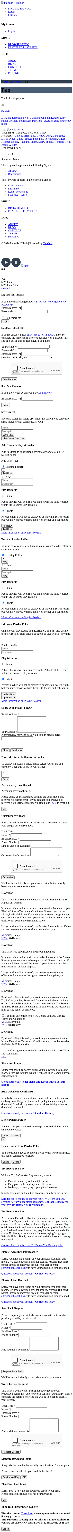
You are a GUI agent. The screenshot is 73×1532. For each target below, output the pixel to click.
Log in (11, 11)
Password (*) (8, 311)
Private (9, 510)
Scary (41, 141)
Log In (11, 31)
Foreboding (51, 138)
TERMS (12, 70)
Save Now (8, 435)
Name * (5, 835)
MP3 (4, 935)
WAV (4, 938)
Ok (4, 809)
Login (5, 321)
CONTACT (14, 66)
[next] (25, 265)
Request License (11, 1452)
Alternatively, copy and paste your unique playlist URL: (31, 734)
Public (9, 495)
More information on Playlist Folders (21, 532)
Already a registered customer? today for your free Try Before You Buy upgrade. (34, 1203)
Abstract (12, 170)
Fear (35, 138)
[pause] (16, 265)
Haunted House (9, 141)
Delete (16, 1135)
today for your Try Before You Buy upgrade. (32, 1245)
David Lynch (8, 138)
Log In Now (45, 392)
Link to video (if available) (15, 845)
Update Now (9, 694)
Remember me (13, 317)
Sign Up (12, 14)
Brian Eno (29, 135)
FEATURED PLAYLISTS (23, 47)
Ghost (61, 138)
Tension (59, 141)
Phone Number (9, 842)
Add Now (7, 473)
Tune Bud (27, 1513)
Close (5, 750)
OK (24, 1477)
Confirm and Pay (11, 1477)
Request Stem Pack (13, 1371)
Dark (48, 135)
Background (14, 174)
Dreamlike (13, 188)
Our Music (16, 81)
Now (5, 561)
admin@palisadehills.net (14, 1267)
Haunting (25, 141)
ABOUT (13, 60)
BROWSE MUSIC (18, 44)
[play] (6, 265)
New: (9, 476)
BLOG (12, 63)
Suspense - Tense (17, 194)
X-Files (13, 144)
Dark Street (58, 135)
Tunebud (47, 243)
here (54, 802)
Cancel (6, 1135)
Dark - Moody (16, 185)
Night (34, 141)
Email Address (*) (11, 307)
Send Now (17, 750)
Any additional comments (15, 1349)
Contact (5, 288)
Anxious (18, 135)
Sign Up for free (42, 301)
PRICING (13, 73)
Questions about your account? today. (28, 1113)
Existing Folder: (14, 466)
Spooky (50, 141)
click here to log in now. (40, 334)
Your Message (9, 731)
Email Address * (10, 714)
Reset (5, 405)
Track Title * (8, 831)
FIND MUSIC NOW (19, 8)
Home (4, 81)
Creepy (40, 135)
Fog (41, 138)
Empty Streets (24, 138)
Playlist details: (9, 645)
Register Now (9, 379)
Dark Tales (5, 111)
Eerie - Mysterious (18, 191)
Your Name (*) (9, 346)
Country (5, 357)
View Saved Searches (13, 438)
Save (5, 779)
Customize (8, 877)
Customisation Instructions (15, 855)
